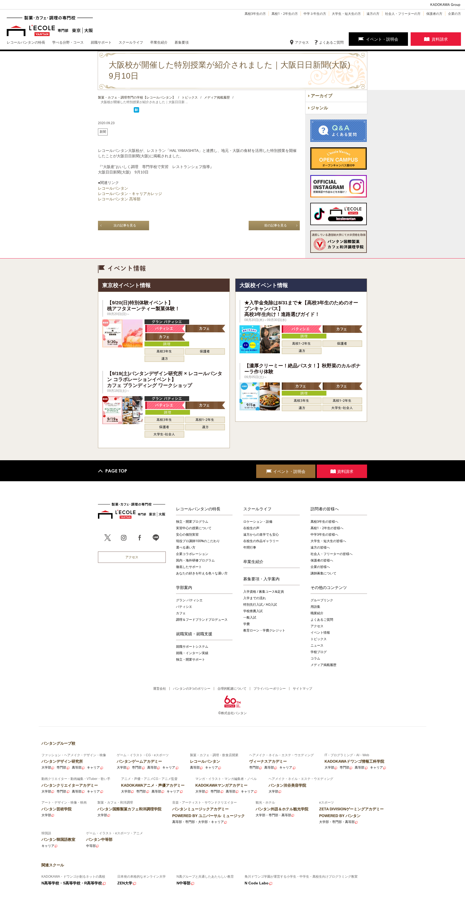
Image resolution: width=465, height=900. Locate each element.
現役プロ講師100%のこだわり (198, 541)
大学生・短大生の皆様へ (328, 541)
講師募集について (323, 573)
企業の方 (454, 13)
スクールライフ (257, 508)
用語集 (315, 606)
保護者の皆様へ (322, 560)
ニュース (317, 645)
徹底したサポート (189, 566)
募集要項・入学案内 (261, 578)
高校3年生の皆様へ (324, 521)
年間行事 (249, 547)
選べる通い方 (185, 547)
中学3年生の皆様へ (324, 534)
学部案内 (184, 587)
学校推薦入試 (253, 611)
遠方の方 (373, 13)
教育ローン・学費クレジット (264, 630)
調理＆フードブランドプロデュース (202, 619)
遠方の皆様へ (320, 547)
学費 (246, 624)
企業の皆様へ (320, 566)
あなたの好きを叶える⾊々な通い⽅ (202, 573)
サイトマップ (302, 688)
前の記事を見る (275, 225)
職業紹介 (317, 613)
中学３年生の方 (315, 13)
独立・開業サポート (190, 659)
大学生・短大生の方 (346, 13)
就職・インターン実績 (192, 653)
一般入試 (249, 617)
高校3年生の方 (255, 13)
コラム (315, 658)
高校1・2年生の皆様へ (327, 528)
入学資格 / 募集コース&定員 (263, 591)
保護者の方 (434, 13)
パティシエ (184, 606)
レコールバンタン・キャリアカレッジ (130, 193)
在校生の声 (251, 528)
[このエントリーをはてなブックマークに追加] (136, 111)
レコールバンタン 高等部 (119, 199)
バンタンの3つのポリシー (191, 688)
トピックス (319, 639)
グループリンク (322, 600)
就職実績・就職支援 (194, 633)
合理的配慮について (231, 688)
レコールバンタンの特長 (198, 508)
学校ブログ (319, 652)
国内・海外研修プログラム (195, 560)
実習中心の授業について (194, 528)
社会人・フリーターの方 (403, 13)
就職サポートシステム (192, 646)
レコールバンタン (113, 188)
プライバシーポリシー (269, 688)
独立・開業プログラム (192, 521)
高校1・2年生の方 (285, 13)
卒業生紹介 (253, 561)
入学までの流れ (254, 598)
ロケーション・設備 (257, 521)
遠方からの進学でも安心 (261, 534)
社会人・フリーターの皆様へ (332, 554)
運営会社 (159, 688)
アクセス (302, 42)
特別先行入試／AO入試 (260, 604)
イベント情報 (320, 632)
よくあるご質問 (331, 42)
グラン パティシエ (189, 600)
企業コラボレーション (192, 554)
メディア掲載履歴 (323, 664)
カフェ (181, 613)
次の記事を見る (125, 225)
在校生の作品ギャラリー (261, 541)
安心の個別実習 (187, 534)
